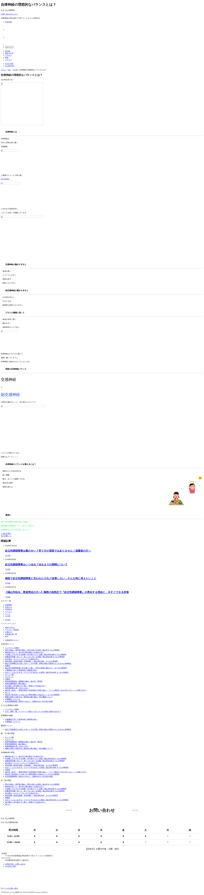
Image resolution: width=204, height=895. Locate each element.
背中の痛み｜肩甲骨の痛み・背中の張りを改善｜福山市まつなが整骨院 (32, 650)
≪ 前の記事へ (6, 534)
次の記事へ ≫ (6, 536)
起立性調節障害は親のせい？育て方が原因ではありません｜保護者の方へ (48, 550)
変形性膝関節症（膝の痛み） (16, 683)
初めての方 (9, 53)
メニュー (8, 60)
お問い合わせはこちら (9, 14)
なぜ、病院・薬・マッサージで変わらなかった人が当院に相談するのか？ (33, 711)
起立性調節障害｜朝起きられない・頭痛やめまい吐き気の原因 (29, 701)
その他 (7, 555)
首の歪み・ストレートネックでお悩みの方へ (22, 659)
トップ (7, 614)
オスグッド (9, 677)
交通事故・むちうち (12, 699)
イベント (8, 611)
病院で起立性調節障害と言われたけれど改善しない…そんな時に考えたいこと (50, 578)
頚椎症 (7, 666)
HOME (7, 51)
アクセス (8, 55)
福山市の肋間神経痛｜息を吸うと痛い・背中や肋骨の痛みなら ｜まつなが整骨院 (36, 668)
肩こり (7, 692)
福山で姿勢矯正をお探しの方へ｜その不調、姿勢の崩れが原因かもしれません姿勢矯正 (38, 663)
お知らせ (8, 607)
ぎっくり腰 (9, 675)
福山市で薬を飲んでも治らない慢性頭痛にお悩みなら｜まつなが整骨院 (32, 695)
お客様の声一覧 (11, 634)
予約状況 (8, 609)
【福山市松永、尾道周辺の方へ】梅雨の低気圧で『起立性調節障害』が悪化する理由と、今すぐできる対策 (67, 592)
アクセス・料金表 (12, 630)
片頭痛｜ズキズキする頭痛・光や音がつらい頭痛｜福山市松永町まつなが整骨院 (35, 654)
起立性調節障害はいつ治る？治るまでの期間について (36, 564)
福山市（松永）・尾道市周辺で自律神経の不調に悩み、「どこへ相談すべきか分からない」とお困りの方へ (46, 690)
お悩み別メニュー (12, 640)
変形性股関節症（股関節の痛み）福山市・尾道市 (23, 681)
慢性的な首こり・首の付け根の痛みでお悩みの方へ (24, 652)
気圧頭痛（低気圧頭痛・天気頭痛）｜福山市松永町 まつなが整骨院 (31, 661)
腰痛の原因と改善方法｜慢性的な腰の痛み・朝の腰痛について (29, 697)
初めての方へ (10, 627)
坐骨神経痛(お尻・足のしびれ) (16, 688)
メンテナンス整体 (12, 648)
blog (6, 636)
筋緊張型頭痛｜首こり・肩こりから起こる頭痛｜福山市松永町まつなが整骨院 (35, 657)
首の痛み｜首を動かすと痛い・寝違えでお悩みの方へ (25, 686)
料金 (6, 57)
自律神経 (8, 605)
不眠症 (7, 679)
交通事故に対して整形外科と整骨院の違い (21, 670)
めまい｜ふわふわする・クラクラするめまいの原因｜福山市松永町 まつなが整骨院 (36, 672)
